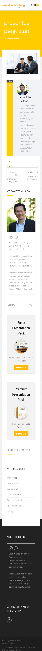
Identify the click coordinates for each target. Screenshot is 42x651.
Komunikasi (20, 647)
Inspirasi (10, 478)
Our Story (11, 489)
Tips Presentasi (13, 506)
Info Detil (21, 367)
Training (10, 511)
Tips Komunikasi (14, 500)
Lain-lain (10, 483)
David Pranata (13, 38)
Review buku (12, 495)
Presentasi (8, 647)
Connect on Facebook (19, 450)
